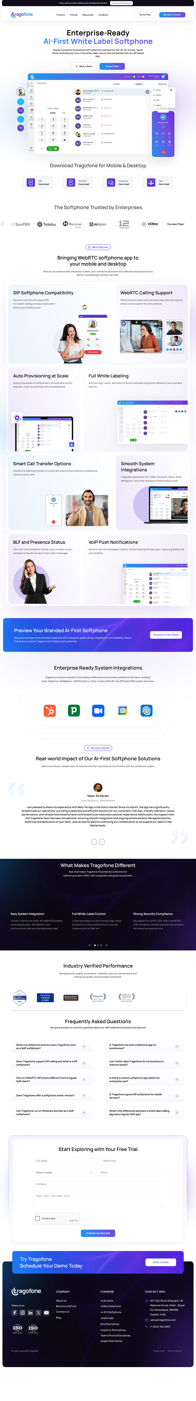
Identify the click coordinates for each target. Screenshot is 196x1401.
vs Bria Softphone (110, 1306)
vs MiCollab (107, 1318)
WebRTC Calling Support (146, 293)
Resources (87, 14)
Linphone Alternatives (113, 1330)
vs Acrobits (106, 1300)
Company (103, 14)
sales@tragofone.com (163, 1320)
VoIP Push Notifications (113, 542)
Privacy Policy (159, 1351)
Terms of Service (175, 1351)
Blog (58, 1317)
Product (61, 14)
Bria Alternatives (109, 1324)
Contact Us (62, 1311)
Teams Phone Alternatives (115, 1335)
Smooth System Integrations (138, 466)
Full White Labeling (109, 376)
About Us (61, 1300)
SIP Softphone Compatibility (43, 293)
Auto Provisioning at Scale (40, 376)
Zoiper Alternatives (111, 1341)
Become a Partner (66, 1306)
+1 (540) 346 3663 (160, 1326)
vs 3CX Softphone (110, 1312)
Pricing (73, 14)
